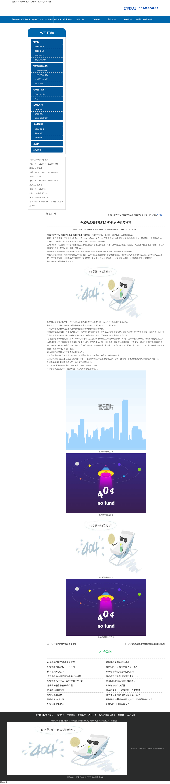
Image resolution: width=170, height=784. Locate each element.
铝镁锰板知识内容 (55, 699)
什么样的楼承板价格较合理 (65, 644)
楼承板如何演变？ (55, 671)
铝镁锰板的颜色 (54, 695)
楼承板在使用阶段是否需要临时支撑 (123, 695)
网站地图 (3, 782)
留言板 (20, 26)
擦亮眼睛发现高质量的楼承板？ (121, 681)
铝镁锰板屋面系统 (40, 66)
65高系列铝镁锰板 (41, 79)
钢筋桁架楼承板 (40, 60)
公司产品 (80, 19)
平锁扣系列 (39, 84)
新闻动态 (112, 19)
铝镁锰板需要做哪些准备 (117, 662)
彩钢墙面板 (39, 114)
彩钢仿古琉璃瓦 (39, 90)
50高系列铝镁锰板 (41, 75)
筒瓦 (36, 99)
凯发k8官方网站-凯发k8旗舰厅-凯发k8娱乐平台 (31, 2)
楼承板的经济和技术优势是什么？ (122, 667)
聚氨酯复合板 (39, 129)
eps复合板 (38, 138)
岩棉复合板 (39, 133)
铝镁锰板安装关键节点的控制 (120, 671)
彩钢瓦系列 (38, 105)
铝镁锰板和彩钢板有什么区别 (61, 667)
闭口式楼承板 (39, 51)
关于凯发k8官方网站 (63, 19)
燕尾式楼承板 (39, 55)
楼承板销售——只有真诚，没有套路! (123, 690)
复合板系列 (38, 124)
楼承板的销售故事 (55, 690)
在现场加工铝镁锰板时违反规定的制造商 (148, 644)
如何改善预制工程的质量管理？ (62, 662)
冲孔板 (36, 144)
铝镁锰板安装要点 (55, 704)
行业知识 (128, 19)
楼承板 (36, 42)
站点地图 (131, 715)
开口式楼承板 (39, 47)
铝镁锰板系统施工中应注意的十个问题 (65, 681)
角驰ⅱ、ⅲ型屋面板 (41, 118)
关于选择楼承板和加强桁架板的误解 (64, 676)
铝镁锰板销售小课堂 (115, 685)
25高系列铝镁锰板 (41, 70)
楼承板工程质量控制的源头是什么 (122, 676)
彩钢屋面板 (39, 109)
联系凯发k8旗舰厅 (144, 19)
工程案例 (96, 19)
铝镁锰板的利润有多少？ (117, 704)
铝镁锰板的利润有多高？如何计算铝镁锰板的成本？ (130, 699)
